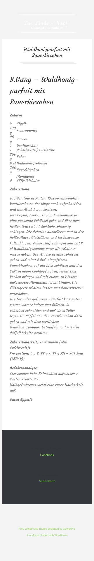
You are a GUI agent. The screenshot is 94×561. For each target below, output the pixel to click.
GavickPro (69, 528)
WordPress (61, 535)
